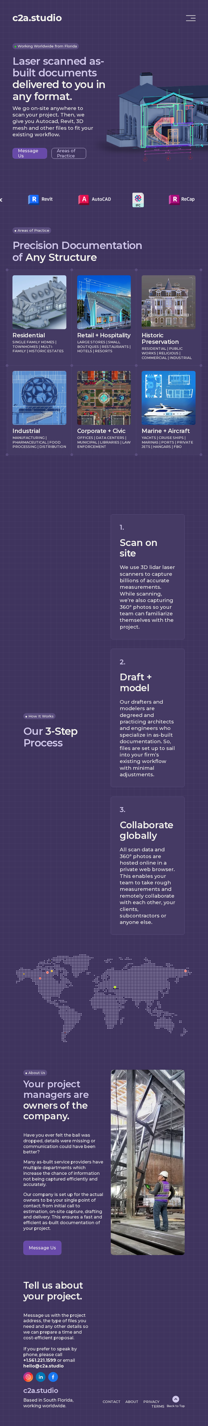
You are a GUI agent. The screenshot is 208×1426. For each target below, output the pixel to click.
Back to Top (176, 1406)
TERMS (157, 1406)
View (17, 276)
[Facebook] (53, 1377)
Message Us (28, 153)
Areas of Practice (66, 153)
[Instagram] (28, 1377)
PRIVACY (151, 1402)
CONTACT (112, 1402)
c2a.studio (37, 18)
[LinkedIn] (41, 1377)
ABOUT (131, 1402)
